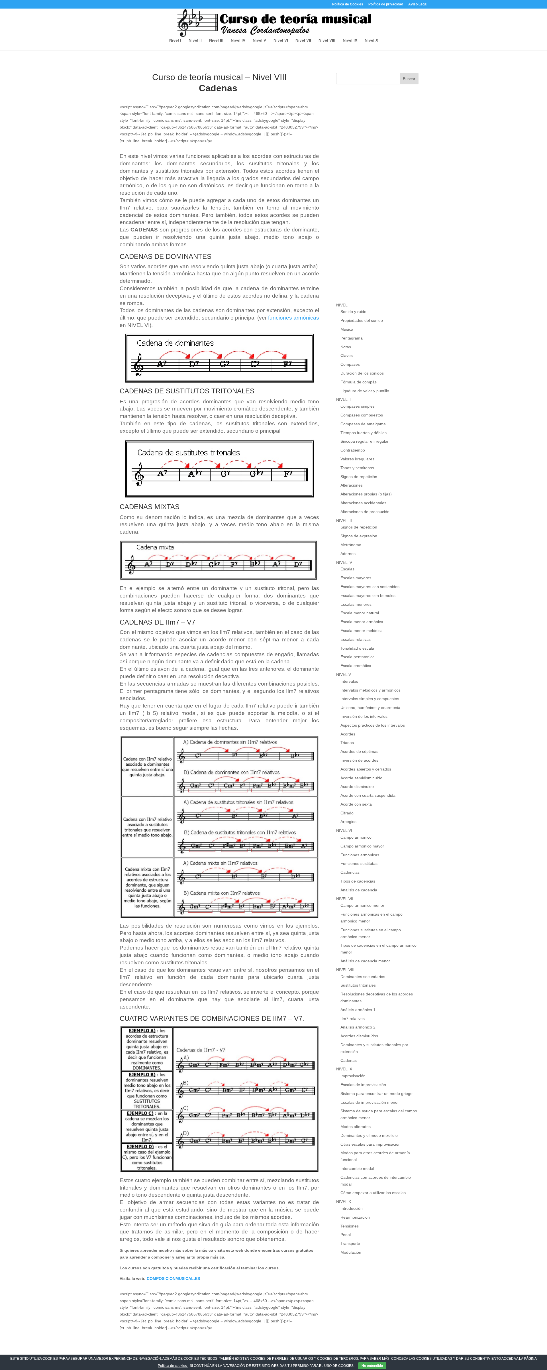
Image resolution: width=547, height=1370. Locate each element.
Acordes (347, 734)
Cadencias (350, 872)
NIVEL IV (344, 562)
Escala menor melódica (361, 630)
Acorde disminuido (357, 786)
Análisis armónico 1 (357, 1009)
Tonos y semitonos (357, 468)
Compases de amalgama (363, 424)
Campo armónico (356, 837)
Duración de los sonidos (362, 373)
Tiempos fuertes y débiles (363, 432)
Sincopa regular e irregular (364, 441)
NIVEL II (343, 399)
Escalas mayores (355, 578)
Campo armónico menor (362, 905)
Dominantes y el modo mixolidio (369, 1135)
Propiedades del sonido (361, 320)
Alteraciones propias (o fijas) (366, 494)
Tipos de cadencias (357, 881)
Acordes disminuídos (359, 1036)
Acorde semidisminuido (361, 778)
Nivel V (259, 40)
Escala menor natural (359, 613)
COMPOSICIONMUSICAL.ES (173, 1278)
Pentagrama (351, 338)
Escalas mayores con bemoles (367, 595)
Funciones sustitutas (358, 863)
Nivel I (175, 40)
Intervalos (349, 681)
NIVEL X (343, 1201)
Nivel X (371, 40)
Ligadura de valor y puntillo (364, 391)
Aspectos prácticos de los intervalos (372, 725)
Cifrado (347, 813)
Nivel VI (281, 40)
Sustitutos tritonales (358, 985)
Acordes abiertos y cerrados (365, 769)
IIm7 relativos (352, 1018)
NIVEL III (344, 520)
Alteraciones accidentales (363, 503)
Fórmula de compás (358, 382)
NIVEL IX (344, 1069)
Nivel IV (238, 40)
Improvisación (353, 1076)
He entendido (372, 1366)
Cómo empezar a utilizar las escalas (373, 1192)
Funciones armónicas (359, 855)
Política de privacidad (385, 4)
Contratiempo (352, 450)
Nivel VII (303, 40)
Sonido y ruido (353, 311)
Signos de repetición (358, 476)
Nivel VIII (327, 40)
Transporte (350, 1243)
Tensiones (349, 1226)
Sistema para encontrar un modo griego (376, 1093)
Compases (350, 364)
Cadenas (348, 1060)
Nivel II (195, 40)
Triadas (347, 742)
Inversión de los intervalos (363, 716)
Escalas (347, 569)
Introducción (351, 1208)
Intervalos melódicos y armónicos (370, 690)
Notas (345, 347)
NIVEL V (343, 674)
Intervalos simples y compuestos (369, 698)
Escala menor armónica (361, 621)
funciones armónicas (293, 318)
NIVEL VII (344, 899)
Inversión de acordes (359, 760)
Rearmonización (355, 1217)
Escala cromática (355, 665)
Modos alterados (355, 1126)
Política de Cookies (347, 4)
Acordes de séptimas (359, 751)
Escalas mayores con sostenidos (369, 586)
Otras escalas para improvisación (370, 1144)
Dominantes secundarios (362, 976)
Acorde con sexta (356, 804)
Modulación (350, 1252)
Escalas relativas (355, 639)
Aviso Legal (417, 4)
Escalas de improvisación (363, 1084)
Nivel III (216, 40)
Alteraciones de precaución (364, 511)
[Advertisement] (379, 198)
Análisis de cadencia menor (365, 961)
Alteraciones (351, 485)
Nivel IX (350, 40)
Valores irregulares (357, 459)
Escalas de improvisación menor (369, 1102)
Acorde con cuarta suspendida (367, 795)
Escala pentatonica (357, 656)
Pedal (345, 1234)
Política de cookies (173, 1366)
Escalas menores (356, 604)
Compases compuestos (361, 415)
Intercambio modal (357, 1168)
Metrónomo (350, 544)
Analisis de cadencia (358, 890)
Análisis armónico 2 (357, 1027)
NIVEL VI (344, 830)
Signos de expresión (358, 536)
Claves (346, 355)
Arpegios (348, 821)
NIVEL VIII (345, 969)
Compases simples (357, 406)
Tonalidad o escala (357, 648)
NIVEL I (343, 305)
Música (346, 329)
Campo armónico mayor (362, 846)
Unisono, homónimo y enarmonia (370, 707)
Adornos (348, 553)
